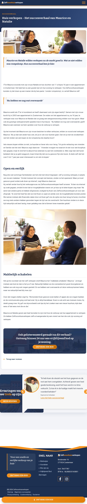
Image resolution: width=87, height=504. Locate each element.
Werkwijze (44, 461)
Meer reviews (10, 401)
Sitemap (10, 492)
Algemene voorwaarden (23, 492)
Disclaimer (36, 494)
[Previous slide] (23, 392)
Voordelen (44, 465)
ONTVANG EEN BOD (45, 347)
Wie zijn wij (44, 468)
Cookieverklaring (25, 494)
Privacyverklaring (13, 494)
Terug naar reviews (14, 359)
